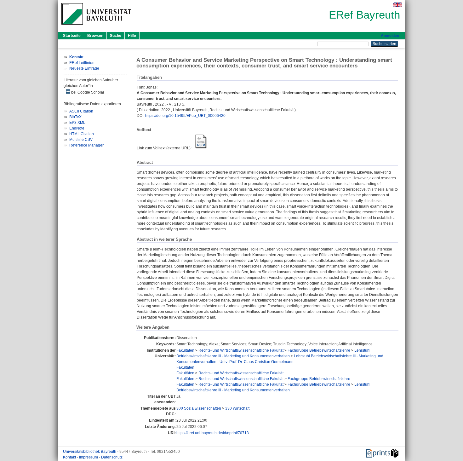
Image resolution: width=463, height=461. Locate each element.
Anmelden (390, 35)
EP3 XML (77, 122)
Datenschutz (112, 457)
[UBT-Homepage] (96, 26)
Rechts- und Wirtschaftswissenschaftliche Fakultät (240, 350)
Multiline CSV (81, 139)
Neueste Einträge (84, 68)
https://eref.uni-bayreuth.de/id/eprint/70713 (212, 433)
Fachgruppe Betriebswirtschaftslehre (319, 350)
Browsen (95, 35)
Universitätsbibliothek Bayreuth (90, 451)
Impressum (89, 457)
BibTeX (75, 117)
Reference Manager (86, 145)
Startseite (72, 35)
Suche (115, 35)
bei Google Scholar (87, 92)
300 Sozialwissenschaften (198, 408)
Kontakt (70, 457)
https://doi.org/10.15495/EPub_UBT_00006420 (185, 115)
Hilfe (132, 35)
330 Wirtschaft (237, 408)
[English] (397, 5)
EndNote (76, 128)
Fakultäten (185, 350)
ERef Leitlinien (81, 63)
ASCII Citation (81, 111)
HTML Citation (81, 134)
